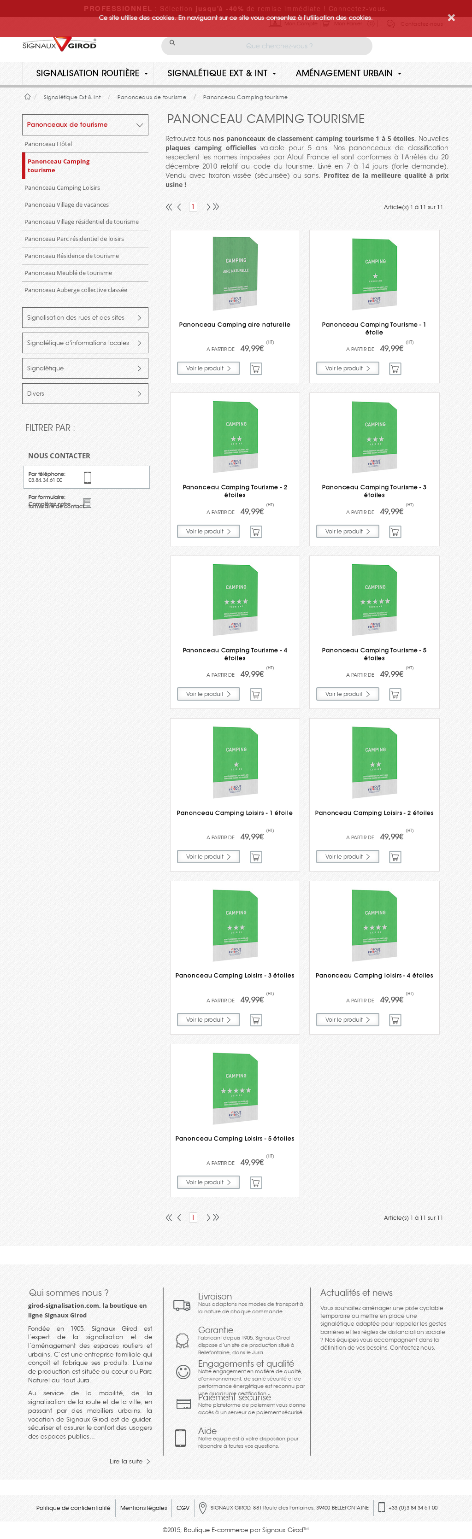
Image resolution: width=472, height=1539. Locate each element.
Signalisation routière (88, 73)
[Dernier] (215, 207)
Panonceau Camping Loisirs (62, 187)
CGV (183, 1507)
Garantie (246, 1340)
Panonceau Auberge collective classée (75, 290)
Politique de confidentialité (73, 1507)
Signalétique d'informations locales (78, 343)
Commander (256, 368)
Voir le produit (205, 368)
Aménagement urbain (344, 73)
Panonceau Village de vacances (66, 204)
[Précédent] (180, 207)
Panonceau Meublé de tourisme (68, 273)
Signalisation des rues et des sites (75, 318)
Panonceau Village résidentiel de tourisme (81, 221)
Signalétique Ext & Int (218, 73)
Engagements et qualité (251, 1378)
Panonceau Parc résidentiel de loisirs (74, 238)
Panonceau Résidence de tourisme (71, 256)
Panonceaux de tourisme (67, 125)
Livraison (250, 1303)
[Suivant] (206, 207)
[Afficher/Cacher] (139, 126)
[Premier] (169, 207)
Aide (248, 1437)
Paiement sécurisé (252, 1404)
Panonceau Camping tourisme (58, 165)
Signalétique (45, 368)
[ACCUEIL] (27, 96)
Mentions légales (143, 1507)
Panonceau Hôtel (48, 144)
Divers (35, 394)
